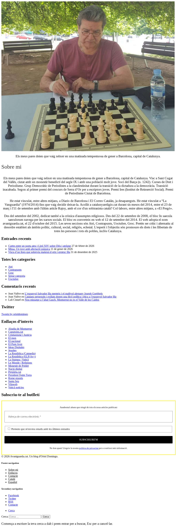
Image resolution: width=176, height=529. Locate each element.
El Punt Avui (15, 344)
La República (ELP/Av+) (22, 356)
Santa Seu (13, 381)
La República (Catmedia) (22, 353)
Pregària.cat (14, 372)
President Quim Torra (20, 375)
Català (11, 479)
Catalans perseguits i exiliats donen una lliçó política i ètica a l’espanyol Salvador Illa (70, 296)
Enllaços (13, 472)
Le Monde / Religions (20, 362)
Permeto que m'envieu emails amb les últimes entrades (40, 429)
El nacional (14, 341)
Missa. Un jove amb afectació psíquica (29, 249)
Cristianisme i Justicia (20, 334)
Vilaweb (12, 384)
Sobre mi (13, 469)
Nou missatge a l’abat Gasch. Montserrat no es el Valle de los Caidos (62, 299)
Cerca (11, 510)
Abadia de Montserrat (20, 328)
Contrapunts (14, 269)
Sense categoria (16, 275)
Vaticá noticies (16, 387)
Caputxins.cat (15, 331)
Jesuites (12, 350)
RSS (10, 501)
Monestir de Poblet (18, 365)
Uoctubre (13, 279)
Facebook (13, 495)
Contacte (13, 475)
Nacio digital (15, 368)
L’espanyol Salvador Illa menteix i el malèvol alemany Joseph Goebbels (64, 293)
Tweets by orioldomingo (14, 314)
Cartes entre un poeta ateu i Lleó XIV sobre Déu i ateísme (39, 245)
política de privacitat (88, 448)
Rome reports (15, 378)
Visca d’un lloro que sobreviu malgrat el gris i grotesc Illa (39, 252)
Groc (11, 272)
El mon (12, 338)
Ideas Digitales (16, 347)
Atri (10, 266)
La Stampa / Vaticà (18, 359)
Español (12, 482)
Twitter (12, 498)
